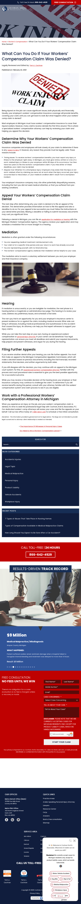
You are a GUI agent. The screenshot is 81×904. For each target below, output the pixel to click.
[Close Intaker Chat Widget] (74, 840)
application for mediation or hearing (56, 219)
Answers (46, 816)
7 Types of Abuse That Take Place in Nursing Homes (28, 519)
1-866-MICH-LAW (39, 412)
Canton (43, 836)
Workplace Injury (12, 501)
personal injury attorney (26, 337)
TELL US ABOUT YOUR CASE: (55, 705)
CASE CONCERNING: (52, 697)
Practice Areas (49, 798)
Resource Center (49, 809)
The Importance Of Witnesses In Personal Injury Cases (41, 426)
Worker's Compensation (17, 42)
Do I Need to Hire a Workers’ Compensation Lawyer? (40, 431)
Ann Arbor (27, 836)
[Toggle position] (70, 840)
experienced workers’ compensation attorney (42, 370)
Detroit (26, 844)
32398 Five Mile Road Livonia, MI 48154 (15, 801)
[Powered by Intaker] (64, 899)
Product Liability (12, 487)
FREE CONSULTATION (63, 2)
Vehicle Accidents (13, 494)
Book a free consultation (52, 819)
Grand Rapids (29, 848)
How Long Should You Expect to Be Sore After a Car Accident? (32, 533)
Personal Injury (11, 480)
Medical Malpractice (14, 473)
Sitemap (46, 823)
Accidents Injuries (13, 459)
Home (4, 42)
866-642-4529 (41, 2)
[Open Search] (78, 9)
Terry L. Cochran (36, 65)
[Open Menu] (73, 8)
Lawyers (46, 805)
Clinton (26, 840)
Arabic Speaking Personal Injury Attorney (59, 802)
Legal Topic (10, 466)
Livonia (26, 852)
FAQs (45, 812)
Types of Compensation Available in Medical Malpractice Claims (34, 526)
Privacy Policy (35, 893)
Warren (26, 856)
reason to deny (13, 150)
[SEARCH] (76, 444)
